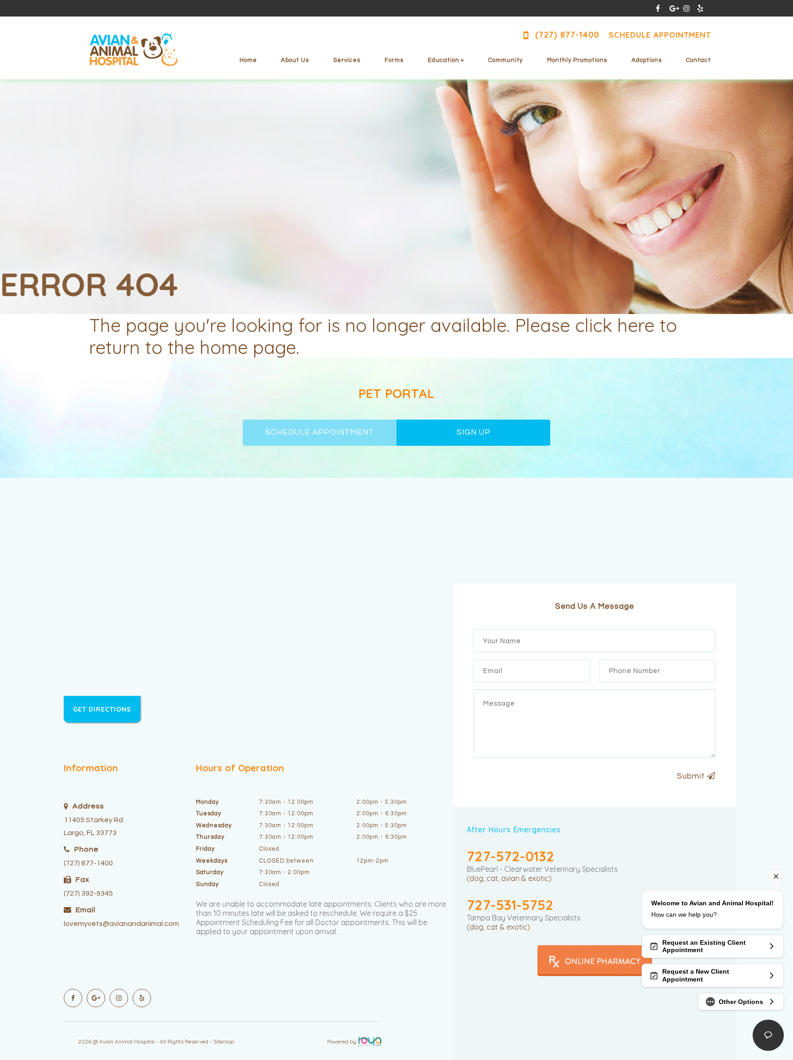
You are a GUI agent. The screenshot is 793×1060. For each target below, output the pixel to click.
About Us (295, 60)
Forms (394, 60)
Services (346, 60)
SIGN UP (474, 432)
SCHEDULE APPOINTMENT (319, 432)
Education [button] (443, 60)
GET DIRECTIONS (102, 709)
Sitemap (223, 1041)
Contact (698, 60)
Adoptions (646, 60)
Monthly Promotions (577, 60)
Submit (692, 776)
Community (505, 60)
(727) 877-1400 (88, 863)
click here (614, 325)
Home (248, 60)
